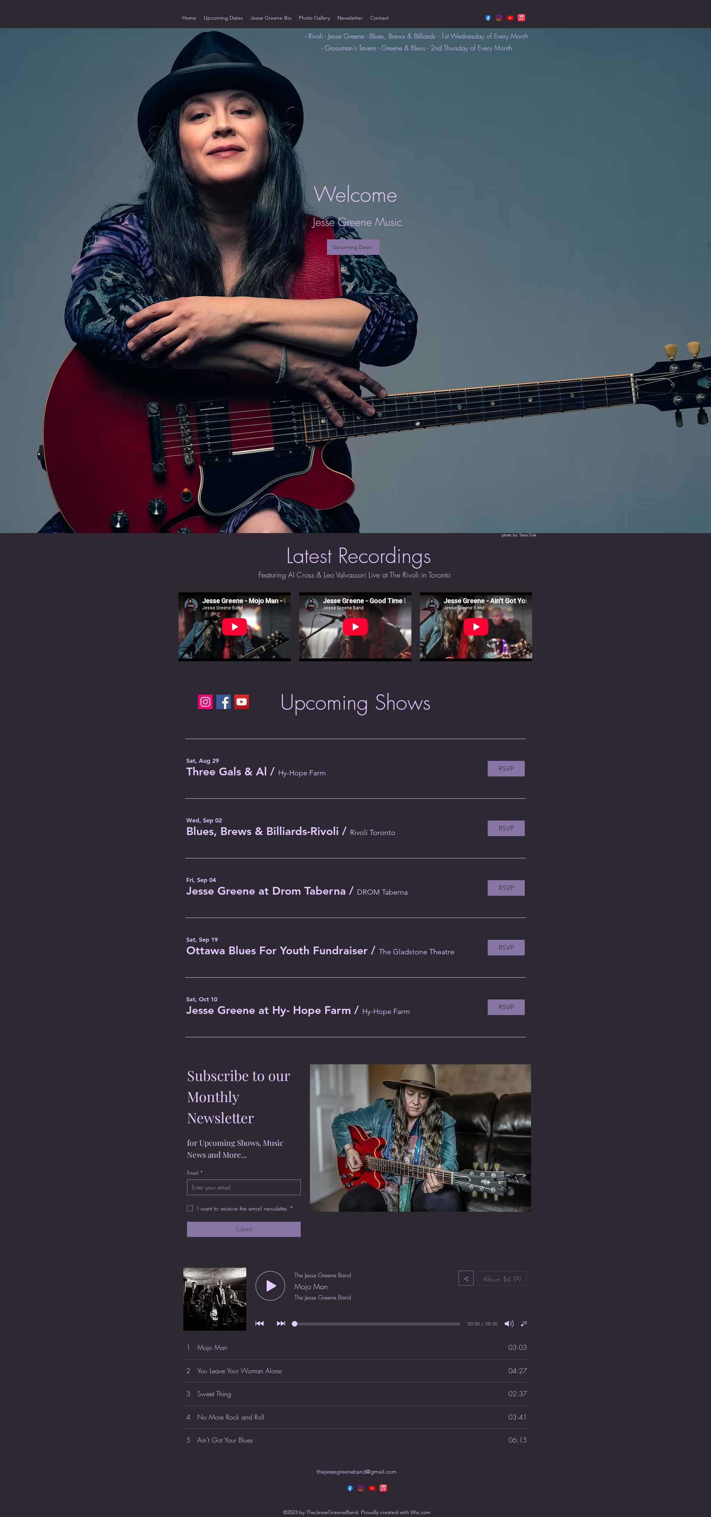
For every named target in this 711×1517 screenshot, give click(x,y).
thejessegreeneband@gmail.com (357, 1471)
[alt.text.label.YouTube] (510, 17)
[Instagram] (205, 702)
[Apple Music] (521, 17)
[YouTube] (241, 702)
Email (195, 1172)
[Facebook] (488, 17)
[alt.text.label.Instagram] (499, 17)
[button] (226, 771)
